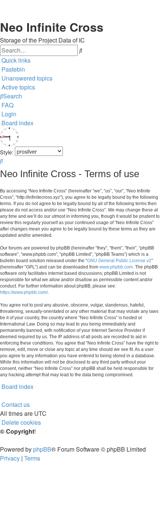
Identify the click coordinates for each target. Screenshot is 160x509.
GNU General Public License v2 (119, 260)
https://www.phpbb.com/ (24, 292)
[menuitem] (26, 78)
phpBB (42, 449)
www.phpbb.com (116, 267)
